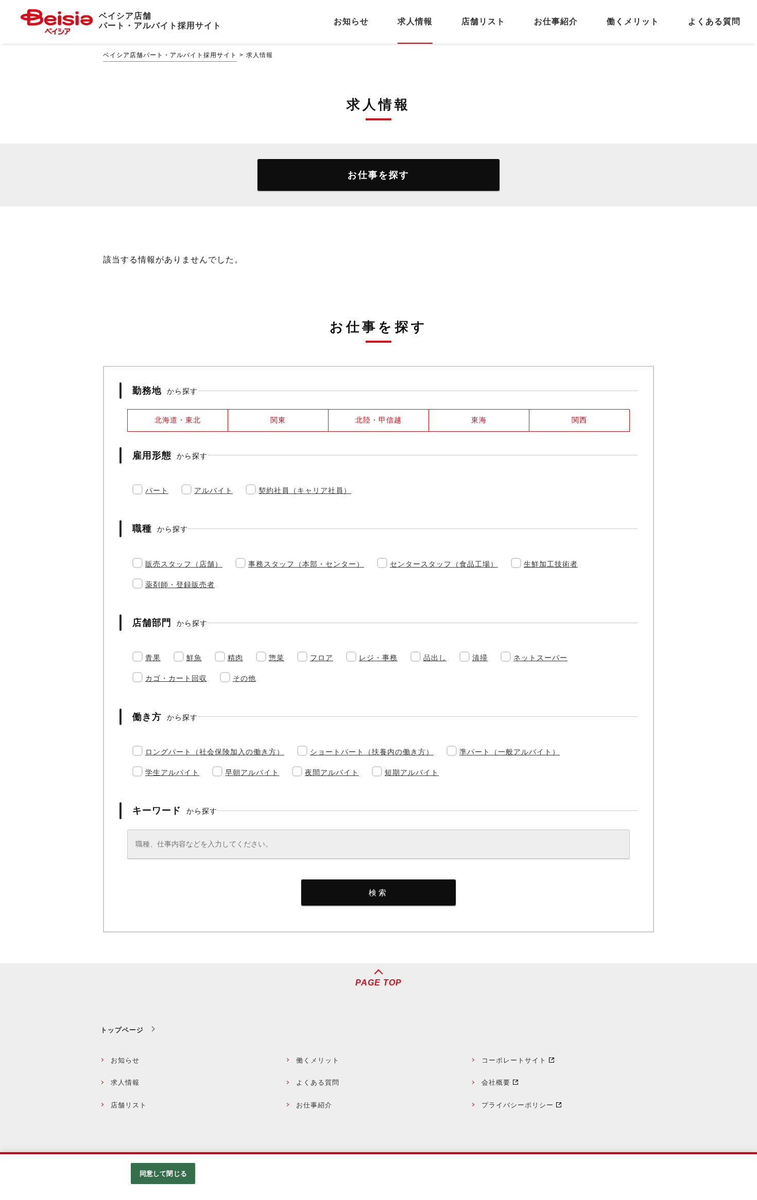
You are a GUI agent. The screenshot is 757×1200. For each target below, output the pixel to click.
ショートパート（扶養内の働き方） (372, 752)
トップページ (122, 1030)
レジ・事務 (378, 658)
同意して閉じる (163, 1173)
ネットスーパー (540, 658)
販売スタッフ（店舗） (183, 564)
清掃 (480, 658)
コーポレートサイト (513, 1060)
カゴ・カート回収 (176, 678)
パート (156, 490)
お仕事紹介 (314, 1105)
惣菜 (276, 658)
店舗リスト (129, 1105)
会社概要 (495, 1082)
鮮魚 (194, 658)
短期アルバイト (412, 772)
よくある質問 (317, 1082)
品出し (434, 658)
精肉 (235, 658)
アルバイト (213, 490)
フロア (321, 658)
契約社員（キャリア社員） (305, 490)
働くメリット (317, 1060)
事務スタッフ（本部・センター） (306, 564)
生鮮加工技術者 (551, 564)
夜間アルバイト (332, 772)
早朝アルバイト (252, 772)
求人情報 (125, 1082)
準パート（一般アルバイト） (509, 752)
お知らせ (125, 1060)
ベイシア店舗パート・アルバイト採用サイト (170, 55)
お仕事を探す (378, 175)
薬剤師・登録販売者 (180, 584)
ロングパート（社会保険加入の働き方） (214, 752)
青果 (153, 658)
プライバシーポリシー (517, 1105)
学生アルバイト (172, 772)
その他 (244, 678)
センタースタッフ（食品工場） (444, 564)
